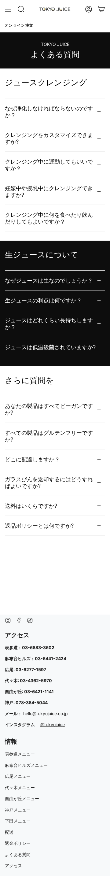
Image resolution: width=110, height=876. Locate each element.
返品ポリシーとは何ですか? (39, 525)
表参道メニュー (20, 753)
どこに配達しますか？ (32, 459)
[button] (21, 9)
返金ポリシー (18, 843)
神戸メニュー (18, 809)
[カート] (101, 9)
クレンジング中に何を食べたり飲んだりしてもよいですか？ (49, 218)
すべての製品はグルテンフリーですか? (49, 436)
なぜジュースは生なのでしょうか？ (49, 280)
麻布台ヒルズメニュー (26, 765)
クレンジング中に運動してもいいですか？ (49, 165)
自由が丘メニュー (22, 798)
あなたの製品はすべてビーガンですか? (49, 409)
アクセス (13, 865)
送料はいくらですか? (31, 505)
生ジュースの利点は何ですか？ (43, 300)
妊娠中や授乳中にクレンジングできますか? (49, 191)
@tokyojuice (52, 724)
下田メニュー (18, 820)
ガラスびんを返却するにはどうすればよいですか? (49, 482)
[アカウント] (88, 9)
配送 (9, 832)
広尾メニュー (18, 776)
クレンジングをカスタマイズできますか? (49, 138)
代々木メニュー (20, 787)
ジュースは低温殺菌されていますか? (50, 347)
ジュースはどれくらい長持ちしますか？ (49, 323)
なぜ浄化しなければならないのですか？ (49, 111)
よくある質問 (18, 854)
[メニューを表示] (8, 9)
